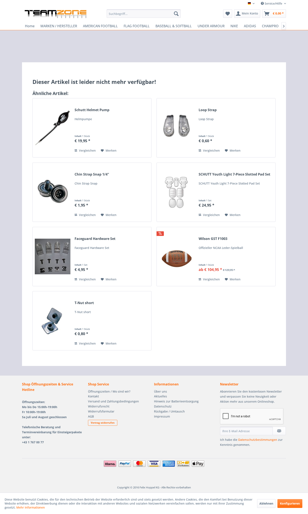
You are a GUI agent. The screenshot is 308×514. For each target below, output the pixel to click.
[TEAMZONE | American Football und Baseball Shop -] (55, 14)
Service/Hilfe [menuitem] (273, 3)
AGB (91, 416)
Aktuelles (160, 396)
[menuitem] (144, 13)
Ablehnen (266, 503)
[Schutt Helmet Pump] (52, 128)
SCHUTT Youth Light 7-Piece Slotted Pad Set (234, 174)
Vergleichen (87, 150)
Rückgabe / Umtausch (169, 411)
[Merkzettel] (227, 13)
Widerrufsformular (101, 411)
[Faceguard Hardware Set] (52, 256)
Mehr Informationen (30, 507)
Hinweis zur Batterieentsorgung (176, 401)
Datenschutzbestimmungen (257, 440)
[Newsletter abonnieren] (279, 431)
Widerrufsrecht (98, 406)
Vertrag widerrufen (103, 422)
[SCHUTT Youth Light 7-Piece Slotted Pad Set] (176, 192)
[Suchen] (176, 13)
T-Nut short (84, 303)
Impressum (162, 416)
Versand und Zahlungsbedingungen (113, 401)
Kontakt (93, 396)
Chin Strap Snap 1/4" (92, 174)
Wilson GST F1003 (213, 239)
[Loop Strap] (176, 128)
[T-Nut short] (52, 320)
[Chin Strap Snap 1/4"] (52, 192)
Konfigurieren (290, 503)
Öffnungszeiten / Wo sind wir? (109, 391)
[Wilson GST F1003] (176, 256)
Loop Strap (208, 110)
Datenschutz (163, 406)
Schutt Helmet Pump (92, 110)
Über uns (160, 391)
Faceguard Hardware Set (95, 239)
